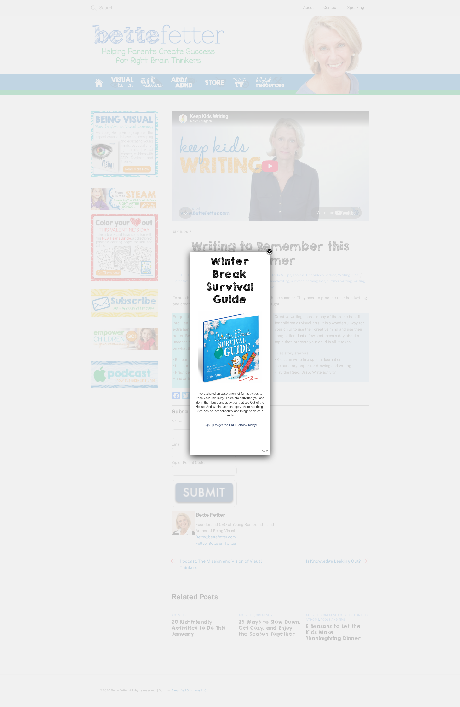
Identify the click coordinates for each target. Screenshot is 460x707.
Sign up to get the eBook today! (230, 425)
